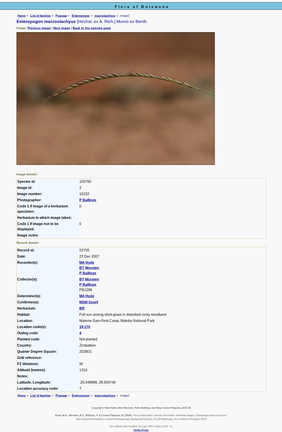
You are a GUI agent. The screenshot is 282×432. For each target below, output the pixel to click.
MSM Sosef (88, 302)
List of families (40, 15)
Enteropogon (81, 15)
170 (87, 327)
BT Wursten (89, 268)
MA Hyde (86, 262)
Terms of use (141, 430)
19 (81, 327)
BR (82, 308)
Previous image (39, 28)
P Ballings (87, 200)
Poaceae (61, 15)
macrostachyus (105, 15)
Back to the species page (92, 28)
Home (22, 15)
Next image (61, 28)
